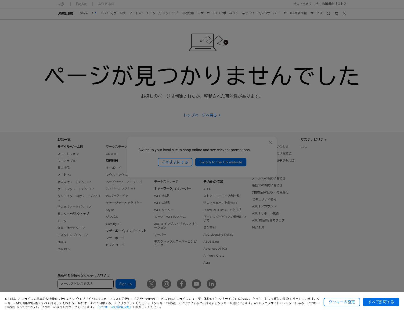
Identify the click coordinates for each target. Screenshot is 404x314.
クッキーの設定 (342, 302)
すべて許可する (381, 302)
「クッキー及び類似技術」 (114, 307)
